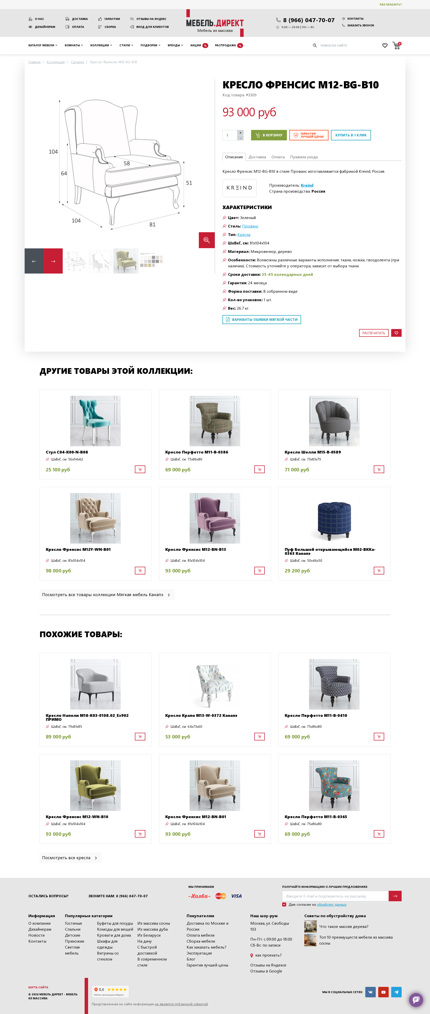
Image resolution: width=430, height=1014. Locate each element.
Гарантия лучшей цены (207, 964)
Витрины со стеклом (108, 955)
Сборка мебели (201, 941)
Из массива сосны (153, 923)
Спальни (72, 929)
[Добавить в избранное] (396, 333)
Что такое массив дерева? (344, 926)
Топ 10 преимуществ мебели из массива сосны (356, 940)
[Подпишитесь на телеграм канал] (396, 992)
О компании (39, 923)
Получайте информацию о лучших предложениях (324, 886)
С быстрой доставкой (147, 950)
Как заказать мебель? (206, 947)
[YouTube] (383, 992)
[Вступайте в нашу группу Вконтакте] (370, 992)
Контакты (355, 18)
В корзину (272, 135)
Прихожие (74, 941)
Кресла (243, 234)
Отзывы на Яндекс (151, 19)
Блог (191, 958)
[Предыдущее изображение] (32, 163)
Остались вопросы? (48, 896)
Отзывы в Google (266, 970)
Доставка (80, 19)
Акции (198, 45)
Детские (72, 935)
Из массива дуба (152, 929)
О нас (39, 19)
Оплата (78, 27)
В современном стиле (152, 961)
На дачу (144, 941)
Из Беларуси (149, 935)
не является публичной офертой (181, 1004)
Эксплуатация (199, 953)
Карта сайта (38, 987)
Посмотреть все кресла (67, 857)
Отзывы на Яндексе (268, 964)
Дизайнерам (45, 27)
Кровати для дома (114, 935)
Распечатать (374, 333)
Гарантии (112, 19)
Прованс (250, 225)
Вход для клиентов (152, 27)
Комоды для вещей (115, 929)
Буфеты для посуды (115, 923)
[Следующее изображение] (207, 163)
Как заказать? (391, 4)
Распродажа (228, 45)
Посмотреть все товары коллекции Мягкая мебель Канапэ (103, 594)
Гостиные (73, 923)
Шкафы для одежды (107, 944)
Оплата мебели (201, 935)
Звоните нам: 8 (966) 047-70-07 (118, 896)
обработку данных (331, 904)
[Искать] (315, 46)
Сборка (110, 27)
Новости (36, 935)
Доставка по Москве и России (207, 926)
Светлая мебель (72, 950)
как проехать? (268, 955)
